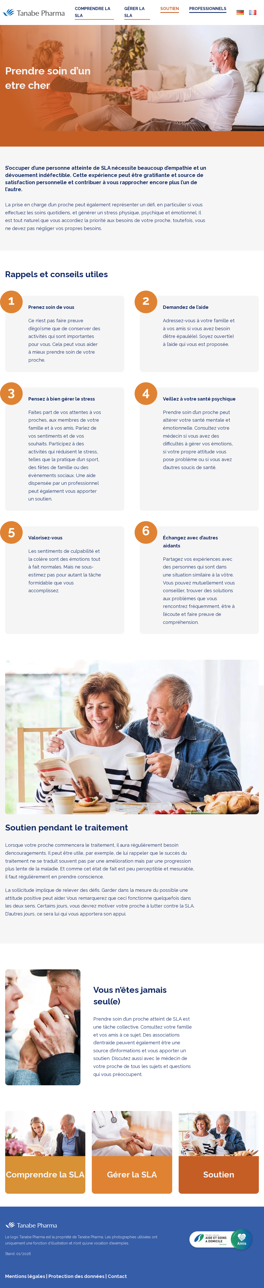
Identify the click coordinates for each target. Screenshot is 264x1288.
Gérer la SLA (134, 12)
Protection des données (76, 1276)
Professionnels (207, 8)
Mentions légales (25, 1276)
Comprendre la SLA (92, 12)
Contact (117, 1276)
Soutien (169, 8)
